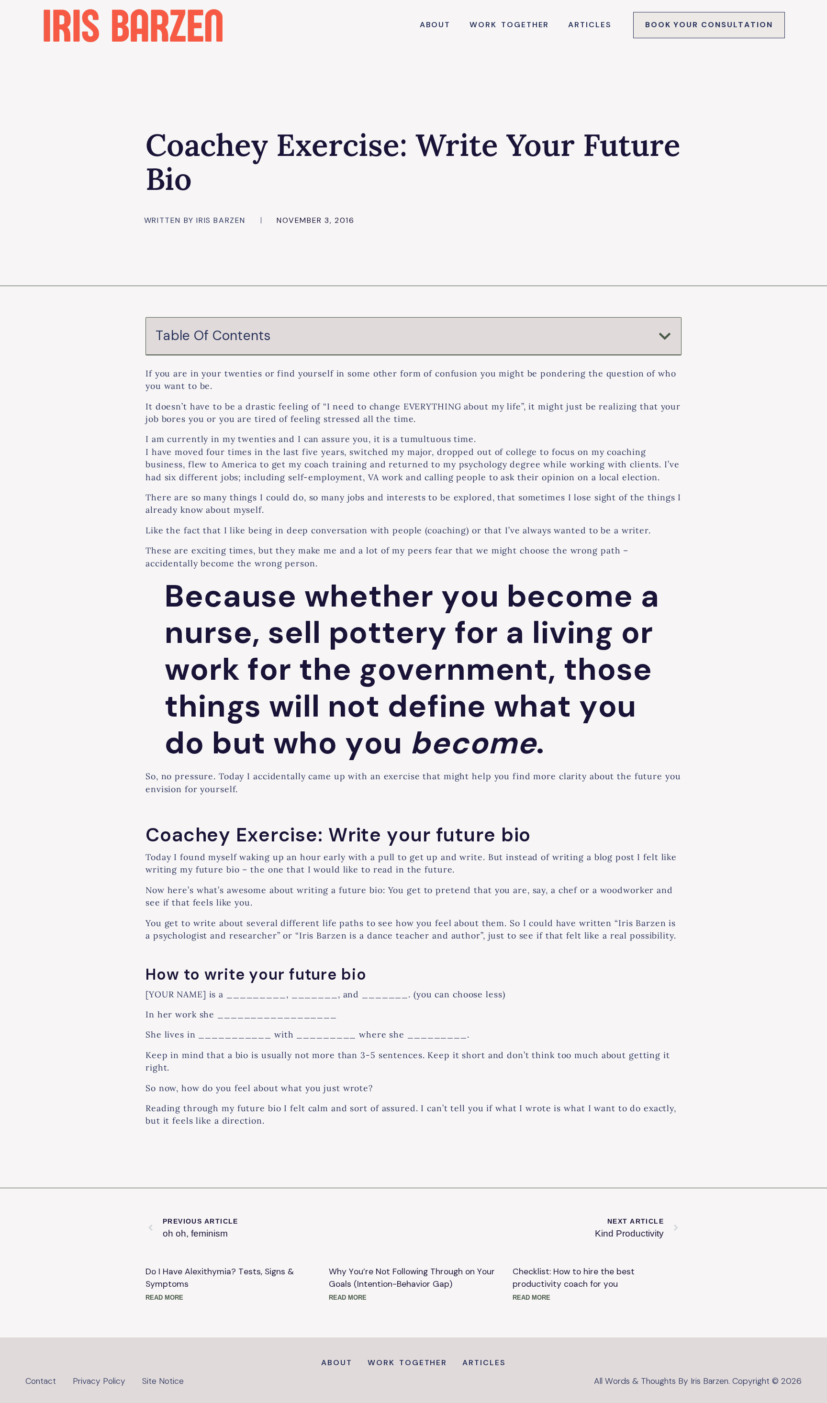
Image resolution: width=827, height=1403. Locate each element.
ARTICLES (589, 25)
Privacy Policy (99, 1381)
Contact (40, 1381)
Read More (164, 1297)
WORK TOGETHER (509, 25)
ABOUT (435, 25)
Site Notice (163, 1381)
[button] (664, 336)
